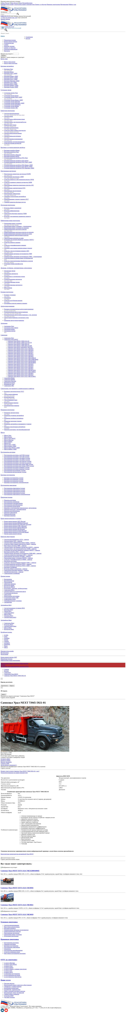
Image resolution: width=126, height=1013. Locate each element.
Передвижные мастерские (8, 171)
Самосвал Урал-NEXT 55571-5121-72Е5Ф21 (20, 367)
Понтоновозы (8, 582)
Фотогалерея (4, 654)
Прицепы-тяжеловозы (10, 512)
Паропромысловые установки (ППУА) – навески (18, 558)
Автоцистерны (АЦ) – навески (13, 541)
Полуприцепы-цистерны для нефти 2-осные (17, 458)
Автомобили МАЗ (6, 605)
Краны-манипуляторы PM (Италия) (14, 529)
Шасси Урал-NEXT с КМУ (12, 447)
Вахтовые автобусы (10, 928)
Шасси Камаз (8, 437)
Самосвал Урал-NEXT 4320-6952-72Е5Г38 (20, 347)
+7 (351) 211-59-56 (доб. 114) (9, 17)
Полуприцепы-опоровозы (11, 501)
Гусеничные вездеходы (11, 593)
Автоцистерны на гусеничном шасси (15, 591)
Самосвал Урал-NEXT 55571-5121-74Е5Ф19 (20, 365)
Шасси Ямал (7, 627)
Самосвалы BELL (9, 590)
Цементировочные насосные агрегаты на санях (18, 233)
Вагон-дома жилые (9, 61)
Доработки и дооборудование (12, 986)
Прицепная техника (6, 497)
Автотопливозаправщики (11, 925)
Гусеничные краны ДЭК (11, 597)
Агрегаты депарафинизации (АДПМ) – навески (18, 559)
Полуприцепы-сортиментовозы (13, 503)
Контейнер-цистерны (10, 561)
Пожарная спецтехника (7, 410)
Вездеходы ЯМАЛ (9, 587)
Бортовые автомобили (7, 66)
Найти (3, 36)
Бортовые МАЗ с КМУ (10, 84)
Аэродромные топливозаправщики (14, 142)
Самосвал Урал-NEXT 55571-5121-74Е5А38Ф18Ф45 (23, 359)
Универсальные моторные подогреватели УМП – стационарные (23, 256)
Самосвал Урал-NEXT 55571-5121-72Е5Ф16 (20, 348)
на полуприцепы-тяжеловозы (12, 977)
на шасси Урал (8, 966)
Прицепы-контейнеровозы (12, 511)
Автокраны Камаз (9, 329)
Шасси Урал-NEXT (9, 438)
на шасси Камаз (8, 967)
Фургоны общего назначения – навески (15, 569)
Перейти (3, 55)
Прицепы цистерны (10, 944)
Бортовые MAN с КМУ (11, 78)
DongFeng (7, 644)
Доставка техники (9, 997)
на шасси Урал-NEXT (10, 964)
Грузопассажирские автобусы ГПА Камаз (16, 160)
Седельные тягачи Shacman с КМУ (14, 103)
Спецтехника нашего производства (24, 4)
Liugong (6, 641)
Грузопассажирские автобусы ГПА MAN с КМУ (18, 166)
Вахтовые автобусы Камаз (11, 150)
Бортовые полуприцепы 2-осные (13, 478)
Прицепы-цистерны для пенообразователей (17, 429)
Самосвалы (4, 335)
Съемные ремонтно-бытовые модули (15, 202)
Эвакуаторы (7, 594)
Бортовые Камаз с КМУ (11, 76)
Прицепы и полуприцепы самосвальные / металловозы (20, 508)
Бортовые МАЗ (8, 609)
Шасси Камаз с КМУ (10, 446)
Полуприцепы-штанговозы (12, 506)
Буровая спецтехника (7, 292)
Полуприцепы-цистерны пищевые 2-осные (16, 467)
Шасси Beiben (8, 441)
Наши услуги (6, 980)
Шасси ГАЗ (7, 443)
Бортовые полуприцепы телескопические (16, 482)
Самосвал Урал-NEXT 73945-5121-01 (18, 341)
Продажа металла (9, 983)
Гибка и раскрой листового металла (14, 991)
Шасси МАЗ (7, 614)
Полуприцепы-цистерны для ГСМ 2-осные (16, 455)
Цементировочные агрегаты (12, 931)
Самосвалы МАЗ (9, 612)
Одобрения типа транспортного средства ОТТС (15, 666)
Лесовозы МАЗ (8, 616)
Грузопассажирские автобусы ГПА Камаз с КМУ (18, 165)
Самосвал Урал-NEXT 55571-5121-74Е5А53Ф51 (22, 376)
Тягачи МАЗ (7, 611)
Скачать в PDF (5, 763)
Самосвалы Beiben (9, 379)
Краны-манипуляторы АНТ (9, 657)
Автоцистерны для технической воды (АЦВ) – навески (20, 548)
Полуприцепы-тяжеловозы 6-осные (14, 493)
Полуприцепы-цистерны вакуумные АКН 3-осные (19, 466)
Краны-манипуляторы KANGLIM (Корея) (16, 532)
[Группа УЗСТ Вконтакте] (2, 1011)
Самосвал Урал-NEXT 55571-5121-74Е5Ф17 (20, 353)
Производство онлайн (7, 4)
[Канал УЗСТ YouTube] (6, 1011)
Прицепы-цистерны (10, 500)
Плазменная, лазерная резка (12, 989)
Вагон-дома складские (10, 63)
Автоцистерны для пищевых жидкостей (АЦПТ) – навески (21, 547)
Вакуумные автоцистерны (12, 927)
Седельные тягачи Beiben (11, 106)
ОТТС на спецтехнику (9, 960)
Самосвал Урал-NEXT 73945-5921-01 (18, 344)
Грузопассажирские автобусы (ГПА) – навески (17, 564)
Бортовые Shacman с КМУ (11, 81)
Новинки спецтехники (53, 4)
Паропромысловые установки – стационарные (17, 226)
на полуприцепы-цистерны (12, 975)
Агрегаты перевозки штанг (12, 952)
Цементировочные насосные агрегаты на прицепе (19, 232)
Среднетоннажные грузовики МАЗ (14, 608)
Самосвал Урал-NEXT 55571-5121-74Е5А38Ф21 (22, 372)
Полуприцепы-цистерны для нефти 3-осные (17, 459)
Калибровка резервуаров (11, 988)
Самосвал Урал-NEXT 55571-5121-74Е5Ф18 (20, 356)
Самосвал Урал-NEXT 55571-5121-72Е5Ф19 (20, 364)
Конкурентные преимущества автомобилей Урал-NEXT (17, 854)
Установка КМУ (9, 996)
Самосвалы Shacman (10, 381)
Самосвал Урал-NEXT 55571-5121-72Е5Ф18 (20, 355)
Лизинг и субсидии (40, 4)
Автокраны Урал (9, 326)
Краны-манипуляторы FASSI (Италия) (15, 530)
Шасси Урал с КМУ (10, 444)
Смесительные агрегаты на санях (14, 238)
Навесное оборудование (8, 536)
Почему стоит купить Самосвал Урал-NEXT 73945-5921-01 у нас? (20, 771)
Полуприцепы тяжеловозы (12, 947)
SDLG (6, 647)
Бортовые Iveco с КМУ (10, 79)
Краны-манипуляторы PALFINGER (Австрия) (17, 524)
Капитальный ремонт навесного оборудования (14, 663)
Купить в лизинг (5, 760)
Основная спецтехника (9, 922)
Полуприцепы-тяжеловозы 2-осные (14, 488)
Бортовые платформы (10, 567)
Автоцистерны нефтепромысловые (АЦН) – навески (19, 542)
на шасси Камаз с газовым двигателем (15, 969)
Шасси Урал (7, 435)
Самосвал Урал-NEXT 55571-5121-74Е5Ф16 (20, 350)
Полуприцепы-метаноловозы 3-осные (15, 472)
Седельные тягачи (6, 90)
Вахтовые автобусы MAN (11, 156)
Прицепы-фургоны (9, 514)
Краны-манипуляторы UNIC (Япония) (15, 526)
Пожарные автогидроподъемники (14, 320)
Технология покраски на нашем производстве (14, 772)
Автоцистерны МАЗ (10, 617)
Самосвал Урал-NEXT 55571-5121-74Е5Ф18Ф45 (22, 362)
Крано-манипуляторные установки (11, 518)
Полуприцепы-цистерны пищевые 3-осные (16, 469)
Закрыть (12, 685)
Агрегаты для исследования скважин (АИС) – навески (20, 562)
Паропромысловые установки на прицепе (16, 228)
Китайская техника (6, 632)
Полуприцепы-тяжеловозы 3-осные (14, 490)
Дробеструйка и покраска (11, 994)
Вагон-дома (4, 59)
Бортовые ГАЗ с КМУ (10, 82)
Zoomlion (6, 638)
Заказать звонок (5, 19)
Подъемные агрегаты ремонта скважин (15, 303)
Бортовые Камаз (9, 72)
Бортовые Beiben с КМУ (11, 85)
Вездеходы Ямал (9, 629)
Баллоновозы (8, 579)
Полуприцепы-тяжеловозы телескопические (17, 494)
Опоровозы (7, 949)
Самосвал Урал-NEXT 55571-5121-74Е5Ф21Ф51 (22, 370)
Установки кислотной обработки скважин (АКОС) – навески (22, 550)
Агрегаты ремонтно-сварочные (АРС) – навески (18, 555)
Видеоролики (64, 4)
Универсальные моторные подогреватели (16, 930)
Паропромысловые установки (13, 934)
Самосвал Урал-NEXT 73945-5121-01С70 (20, 342)
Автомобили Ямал (6, 620)
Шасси (3, 432)
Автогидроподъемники (7, 306)
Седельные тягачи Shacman (12, 101)
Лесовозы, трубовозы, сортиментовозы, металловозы (16, 268)
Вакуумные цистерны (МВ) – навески (15, 545)
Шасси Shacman (8, 440)
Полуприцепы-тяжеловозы (8, 485)
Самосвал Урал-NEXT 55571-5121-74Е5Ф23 (20, 375)
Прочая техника (5, 576)
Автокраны (4, 323)
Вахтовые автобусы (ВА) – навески (14, 552)
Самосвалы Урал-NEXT (11, 339)
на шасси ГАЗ (8, 970)
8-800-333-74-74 (5, 16)
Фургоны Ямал (8, 624)
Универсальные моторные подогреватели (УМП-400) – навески (22, 553)
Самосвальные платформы (12, 573)
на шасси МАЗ (8, 972)
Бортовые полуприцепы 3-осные (13, 479)
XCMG (6, 635)
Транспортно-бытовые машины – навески (16, 570)
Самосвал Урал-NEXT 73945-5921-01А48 (20, 345)
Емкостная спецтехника (8, 110)
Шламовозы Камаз (9, 382)
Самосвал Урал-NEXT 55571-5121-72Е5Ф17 (20, 352)
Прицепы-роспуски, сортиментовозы (15, 509)
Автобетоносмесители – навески (13, 572)
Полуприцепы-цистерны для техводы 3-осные (17, 463)
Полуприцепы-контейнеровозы (13, 505)
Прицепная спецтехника (10, 939)
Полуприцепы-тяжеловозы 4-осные (14, 491)
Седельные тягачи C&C (11, 107)
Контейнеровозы (9, 580)
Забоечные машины (10, 584)
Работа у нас (72, 4)
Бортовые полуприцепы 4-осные (13, 481)
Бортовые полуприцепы (8, 475)
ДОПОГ (3, 665)
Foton (5, 636)
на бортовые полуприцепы (12, 973)
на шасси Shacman (9, 963)
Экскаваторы (8, 602)
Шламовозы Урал (9, 384)
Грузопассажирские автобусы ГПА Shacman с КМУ (19, 168)
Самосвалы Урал (9, 338)
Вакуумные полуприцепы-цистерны (15, 953)
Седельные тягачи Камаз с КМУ (13, 100)
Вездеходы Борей (9, 585)
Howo (6, 646)
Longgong (7, 643)
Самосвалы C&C (9, 385)
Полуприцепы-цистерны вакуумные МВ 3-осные (18, 464)
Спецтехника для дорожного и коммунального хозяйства (17, 388)
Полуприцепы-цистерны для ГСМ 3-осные (16, 456)
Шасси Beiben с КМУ (10, 449)
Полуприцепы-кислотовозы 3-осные (15, 470)
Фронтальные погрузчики (11, 596)
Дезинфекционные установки (13, 600)
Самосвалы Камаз (9, 378)
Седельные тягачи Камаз (11, 95)
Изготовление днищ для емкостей (14, 992)
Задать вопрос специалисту (9, 765)
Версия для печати (6, 762)
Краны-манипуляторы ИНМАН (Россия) (16, 523)
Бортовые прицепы (9, 515)
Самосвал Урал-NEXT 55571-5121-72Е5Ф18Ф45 (22, 361)
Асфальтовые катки (10, 599)
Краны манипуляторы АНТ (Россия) (14, 521)
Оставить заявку (5, 759)
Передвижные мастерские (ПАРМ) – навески (17, 556)
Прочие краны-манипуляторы (13, 533)
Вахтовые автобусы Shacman (12, 154)
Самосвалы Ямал (9, 623)
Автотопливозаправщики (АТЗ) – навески (16, 539)
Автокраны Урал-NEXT (11, 328)
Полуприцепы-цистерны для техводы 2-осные (17, 461)
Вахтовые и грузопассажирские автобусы (13, 147)
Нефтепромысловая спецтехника (10, 220)
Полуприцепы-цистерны (8, 452)
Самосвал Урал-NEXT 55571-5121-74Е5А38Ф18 (22, 358)
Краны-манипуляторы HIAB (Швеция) (15, 527)
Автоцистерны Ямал (10, 626)
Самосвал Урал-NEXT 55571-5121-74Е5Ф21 (20, 368)
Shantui (6, 639)
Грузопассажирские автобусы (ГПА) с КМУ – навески (20, 565)
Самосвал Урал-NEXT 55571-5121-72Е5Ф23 (20, 373)
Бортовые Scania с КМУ (11, 87)
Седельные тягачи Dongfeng (12, 104)
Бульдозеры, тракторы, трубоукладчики (15, 588)
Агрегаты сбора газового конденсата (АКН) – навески (20, 544)
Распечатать (4, 685)
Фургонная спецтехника (8, 205)
